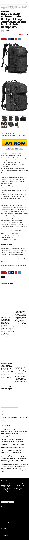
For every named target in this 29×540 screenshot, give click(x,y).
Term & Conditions (6, 535)
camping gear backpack (12, 277)
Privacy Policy (5, 533)
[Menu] (2, 2)
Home (2, 6)
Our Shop (4, 528)
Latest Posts (5, 530)
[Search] (26, 2)
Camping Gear (10, 6)
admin (7, 30)
